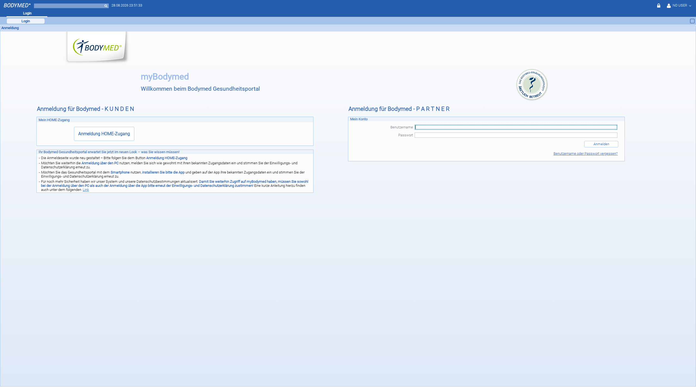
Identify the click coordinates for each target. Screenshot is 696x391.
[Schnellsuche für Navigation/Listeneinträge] (106, 6)
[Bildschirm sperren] (659, 5)
